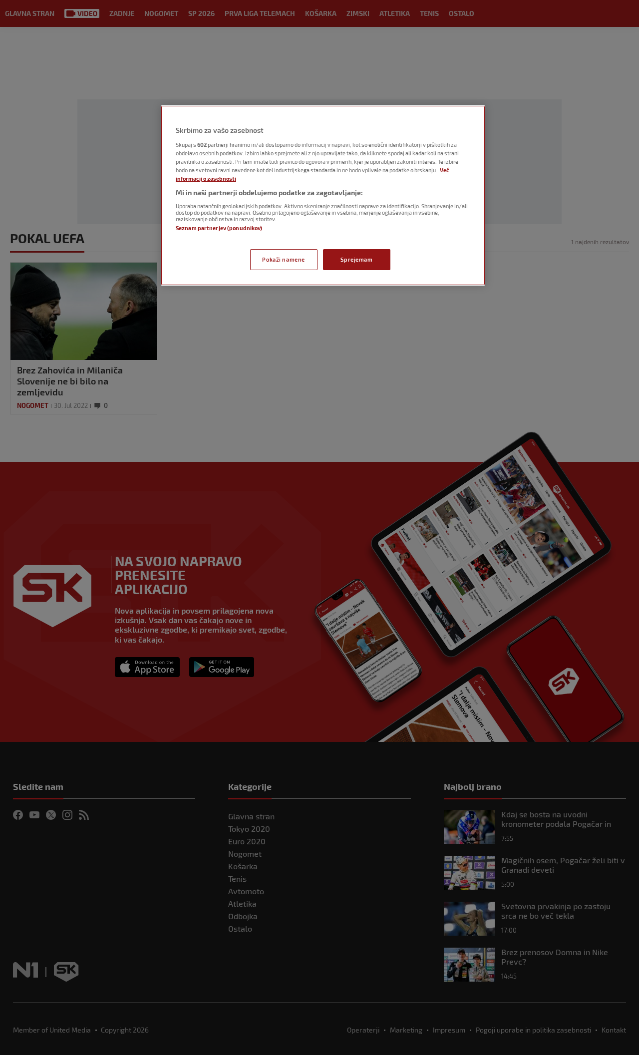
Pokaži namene (283, 259)
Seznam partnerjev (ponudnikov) (219, 228)
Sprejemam (356, 259)
